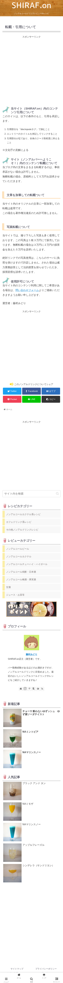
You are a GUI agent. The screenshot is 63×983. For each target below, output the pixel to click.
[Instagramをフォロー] (25, 689)
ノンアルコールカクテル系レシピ (23, 514)
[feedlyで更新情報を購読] (38, 689)
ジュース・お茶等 (15, 594)
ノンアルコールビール (17, 548)
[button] (57, 493)
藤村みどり (31, 654)
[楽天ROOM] (33, 689)
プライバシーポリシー (46, 969)
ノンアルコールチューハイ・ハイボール (26, 564)
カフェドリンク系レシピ (18, 522)
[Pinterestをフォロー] (29, 689)
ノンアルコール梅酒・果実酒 (21, 579)
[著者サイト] (21, 689)
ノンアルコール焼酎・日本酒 (21, 571)
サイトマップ (17, 969)
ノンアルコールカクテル (18, 556)
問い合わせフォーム (27, 290)
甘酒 (8, 587)
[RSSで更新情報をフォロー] (42, 689)
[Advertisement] (31, 70)
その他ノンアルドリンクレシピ (22, 529)
